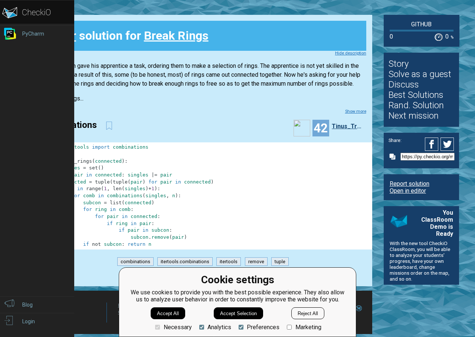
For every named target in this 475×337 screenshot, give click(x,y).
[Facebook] (432, 144)
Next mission (414, 115)
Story (399, 64)
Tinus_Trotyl (348, 126)
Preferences (263, 327)
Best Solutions (416, 95)
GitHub (421, 24)
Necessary (177, 327)
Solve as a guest (420, 74)
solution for (128, 36)
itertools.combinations (185, 261)
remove (256, 261)
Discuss (404, 84)
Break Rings (176, 36)
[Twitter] (447, 144)
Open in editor (408, 190)
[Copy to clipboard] (394, 157)
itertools (229, 261)
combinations (135, 261)
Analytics (219, 327)
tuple (280, 261)
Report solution (409, 183)
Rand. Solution (416, 105)
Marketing (308, 327)
